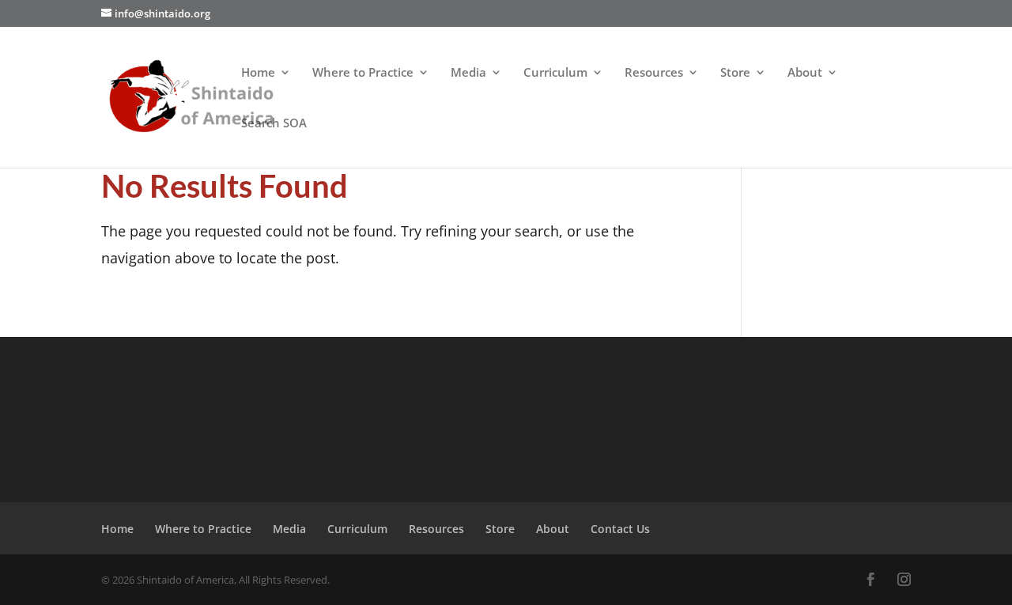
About (804, 73)
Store (735, 73)
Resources (654, 73)
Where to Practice (362, 73)
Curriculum (555, 73)
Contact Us (620, 528)
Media (468, 73)
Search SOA (274, 123)
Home (258, 73)
